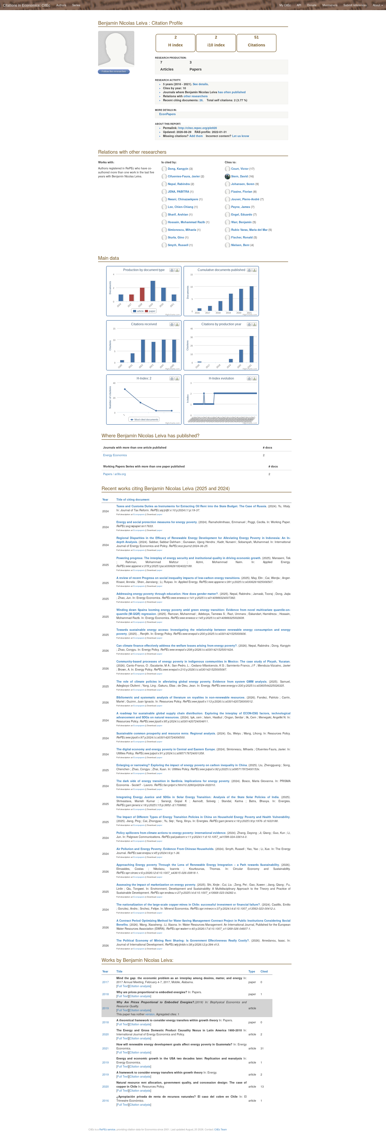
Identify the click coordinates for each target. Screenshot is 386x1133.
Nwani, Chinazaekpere (183, 199)
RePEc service (107, 1129)
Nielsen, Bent (240, 245)
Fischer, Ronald (242, 237)
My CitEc (285, 5)
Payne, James (240, 207)
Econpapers (139, 514)
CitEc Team (220, 1129)
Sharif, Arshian (178, 214)
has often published (232, 92)
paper (159, 514)
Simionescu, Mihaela (182, 230)
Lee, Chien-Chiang (180, 207)
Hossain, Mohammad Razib (186, 222)
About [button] (377, 5)
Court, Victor (239, 169)
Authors (61, 5)
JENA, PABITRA (178, 191)
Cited (264, 971)
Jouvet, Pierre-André (245, 199)
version (150, 1014)
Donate (311, 5)
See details (200, 84)
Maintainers (329, 5)
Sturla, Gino (176, 237)
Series (76, 5)
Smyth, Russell (178, 245)
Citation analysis (140, 986)
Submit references (355, 5)
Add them (196, 136)
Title (119, 971)
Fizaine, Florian (241, 191)
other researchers (196, 96)
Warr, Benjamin (241, 222)
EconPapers (167, 114)
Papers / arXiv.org (114, 474)
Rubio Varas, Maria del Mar (249, 230)
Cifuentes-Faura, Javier (184, 176)
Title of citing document (132, 499)
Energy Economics (115, 455)
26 (201, 100)
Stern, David (239, 176)
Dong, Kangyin (178, 169)
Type (251, 971)
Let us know (240, 136)
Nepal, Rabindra (179, 184)
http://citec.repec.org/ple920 (197, 128)
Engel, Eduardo (241, 214)
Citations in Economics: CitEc (26, 5)
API (299, 5)
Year (105, 499)
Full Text (122, 986)
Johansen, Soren (243, 184)
